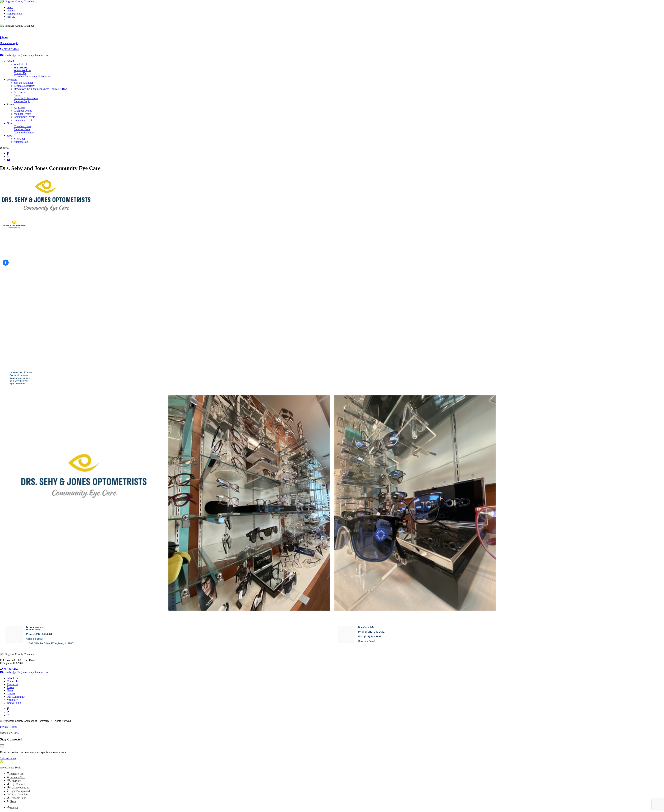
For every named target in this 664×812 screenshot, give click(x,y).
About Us (12, 678)
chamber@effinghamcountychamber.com (25, 55)
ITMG (16, 732)
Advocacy (19, 92)
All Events (19, 107)
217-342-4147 (11, 49)
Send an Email (34, 638)
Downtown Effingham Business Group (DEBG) (40, 88)
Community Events (24, 116)
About (10, 60)
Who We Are (21, 67)
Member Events (22, 113)
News (10, 123)
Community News (24, 132)
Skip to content (8, 758)
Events (10, 104)
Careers (11, 693)
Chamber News (22, 126)
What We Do (21, 64)
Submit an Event (23, 120)
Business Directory (24, 85)
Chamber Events (23, 110)
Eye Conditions (19, 380)
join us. (11, 16)
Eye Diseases (17, 383)
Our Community (16, 696)
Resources (12, 684)
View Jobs (19, 138)
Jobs (9, 135)
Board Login (14, 702)
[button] (1, 761)
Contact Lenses (19, 375)
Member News (22, 129)
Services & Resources (26, 98)
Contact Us (20, 73)
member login (14, 13)
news (10, 7)
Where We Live (22, 70)
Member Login (22, 101)
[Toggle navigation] (36, 2)
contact (11, 10)
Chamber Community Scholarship (32, 76)
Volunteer (12, 699)
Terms (13, 726)
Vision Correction (20, 378)
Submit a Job (21, 141)
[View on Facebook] (6, 264)
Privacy (4, 726)
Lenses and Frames (21, 372)
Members (12, 79)
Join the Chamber (23, 82)
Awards (18, 95)
